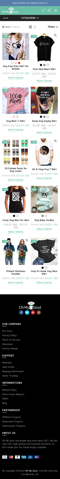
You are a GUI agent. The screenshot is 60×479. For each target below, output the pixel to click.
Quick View (26, 35)
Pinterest (33, 312)
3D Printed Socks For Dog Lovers (16, 169)
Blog (4, 403)
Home (7, 27)
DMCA (5, 398)
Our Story (7, 331)
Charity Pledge (10, 348)
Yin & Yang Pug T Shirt (44, 169)
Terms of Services (11, 339)
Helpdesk (7, 362)
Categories (28, 18)
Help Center (8, 367)
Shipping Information (13, 371)
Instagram (39, 312)
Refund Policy (9, 390)
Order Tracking (10, 375)
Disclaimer (7, 344)
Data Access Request (13, 394)
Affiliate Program (11, 417)
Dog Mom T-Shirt (15, 121)
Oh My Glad (31, 470)
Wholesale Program (12, 421)
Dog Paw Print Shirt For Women (16, 67)
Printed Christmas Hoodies (15, 272)
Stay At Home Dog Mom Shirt (44, 272)
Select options (15, 77)
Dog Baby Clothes (44, 220)
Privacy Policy (9, 335)
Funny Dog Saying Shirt (44, 121)
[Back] (5, 18)
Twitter (27, 312)
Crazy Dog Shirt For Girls (15, 220)
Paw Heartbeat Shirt (44, 69)
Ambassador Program (13, 426)
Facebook (21, 312)
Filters (51, 26)
